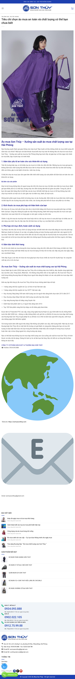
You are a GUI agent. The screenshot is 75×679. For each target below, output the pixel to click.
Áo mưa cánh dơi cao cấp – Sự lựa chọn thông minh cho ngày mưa (29, 538)
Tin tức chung (14, 16)
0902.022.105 (13, 617)
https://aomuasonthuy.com (17, 422)
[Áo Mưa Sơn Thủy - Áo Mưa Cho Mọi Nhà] (37, 8)
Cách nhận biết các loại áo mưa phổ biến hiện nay (23, 525)
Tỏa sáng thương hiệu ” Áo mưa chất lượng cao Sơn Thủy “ (27, 544)
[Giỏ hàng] (72, 8)
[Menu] (2, 8)
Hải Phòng (7, 144)
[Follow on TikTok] (17, 670)
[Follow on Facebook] (14, 670)
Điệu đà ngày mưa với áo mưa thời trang (20, 518)
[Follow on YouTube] (21, 670)
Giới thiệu (4, 661)
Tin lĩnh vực (5, 16)
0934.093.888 (13, 608)
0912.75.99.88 (14, 625)
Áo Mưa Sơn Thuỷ (37, 677)
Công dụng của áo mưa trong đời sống (20, 531)
